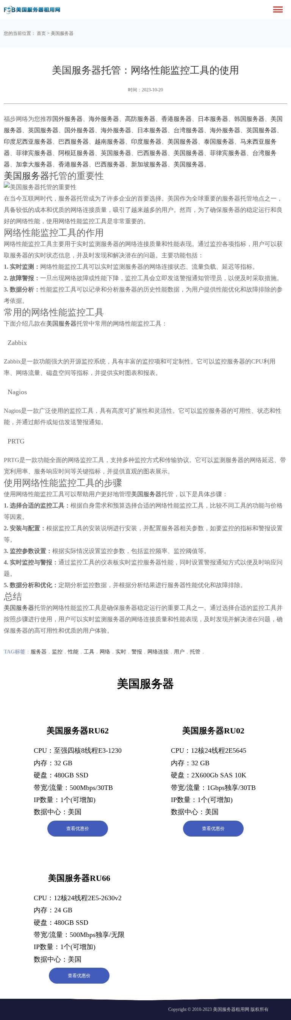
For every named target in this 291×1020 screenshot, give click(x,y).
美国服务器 (62, 33)
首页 (41, 33)
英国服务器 (43, 130)
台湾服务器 (189, 130)
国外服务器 (67, 119)
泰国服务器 (219, 141)
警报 (136, 652)
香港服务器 (176, 119)
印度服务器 (146, 141)
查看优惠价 (77, 828)
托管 (195, 652)
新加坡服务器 (149, 164)
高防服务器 (140, 119)
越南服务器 (110, 141)
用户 (179, 652)
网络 (105, 652)
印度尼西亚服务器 (28, 141)
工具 (89, 652)
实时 (121, 652)
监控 (57, 652)
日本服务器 (213, 119)
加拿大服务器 (34, 164)
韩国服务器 (249, 119)
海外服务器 (104, 119)
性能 (73, 652)
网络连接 (158, 652)
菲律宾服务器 (34, 153)
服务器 (39, 652)
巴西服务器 (73, 141)
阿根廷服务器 (76, 153)
